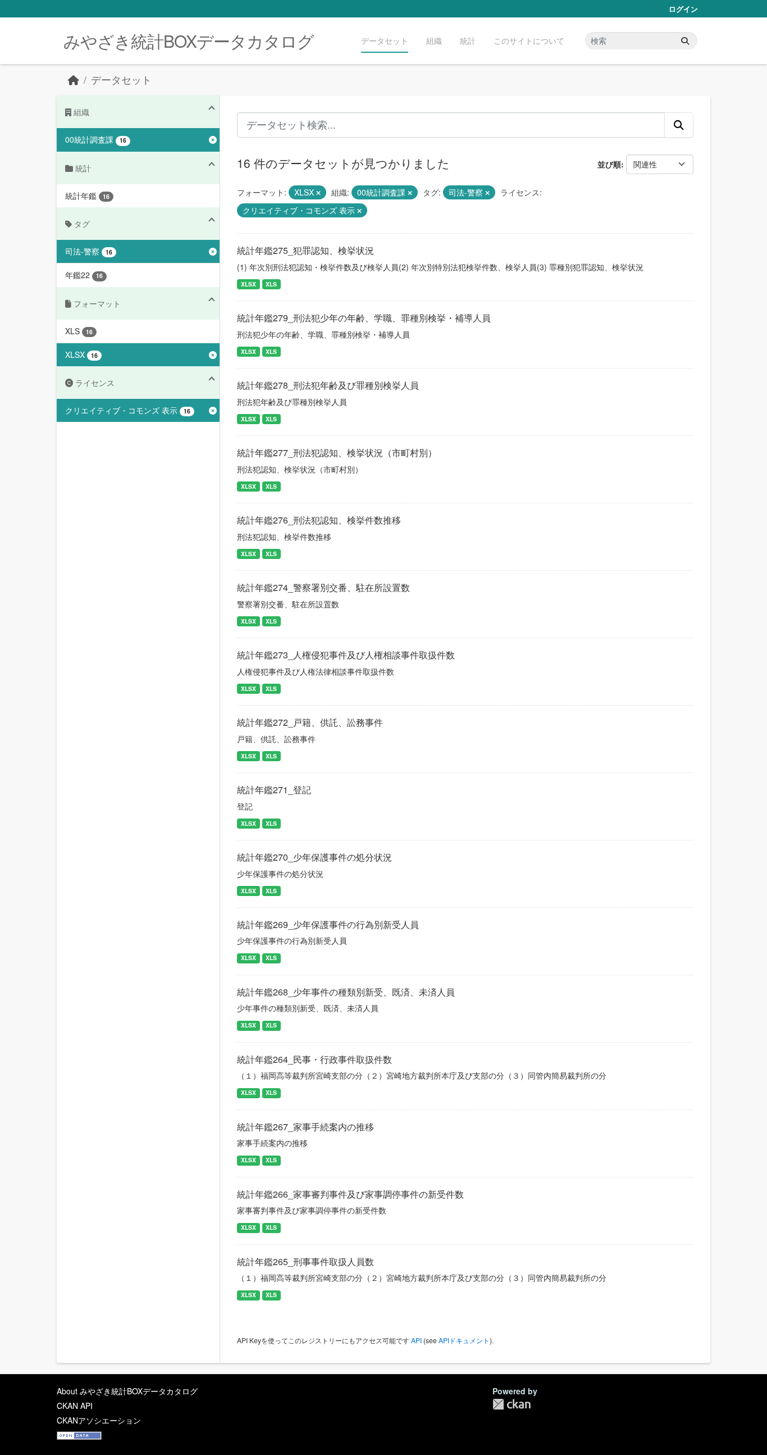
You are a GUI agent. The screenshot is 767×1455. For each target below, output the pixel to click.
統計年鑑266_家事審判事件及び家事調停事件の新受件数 (350, 1194)
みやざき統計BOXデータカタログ (188, 41)
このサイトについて (529, 40)
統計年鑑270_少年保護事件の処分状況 (314, 857)
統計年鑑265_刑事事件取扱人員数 (305, 1261)
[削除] (318, 192)
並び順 (609, 164)
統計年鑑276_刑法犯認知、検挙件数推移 (319, 519)
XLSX (248, 284)
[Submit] (685, 40)
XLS (271, 284)
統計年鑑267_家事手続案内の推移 (305, 1126)
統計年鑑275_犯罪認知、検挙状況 (305, 250)
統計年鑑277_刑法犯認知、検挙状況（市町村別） (337, 452)
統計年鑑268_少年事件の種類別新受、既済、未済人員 (346, 991)
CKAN (511, 1404)
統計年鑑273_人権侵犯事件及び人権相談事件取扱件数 (346, 654)
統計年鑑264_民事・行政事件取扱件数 (314, 1059)
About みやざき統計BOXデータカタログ (127, 1391)
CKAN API (75, 1405)
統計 (468, 40)
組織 (434, 40)
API (416, 1340)
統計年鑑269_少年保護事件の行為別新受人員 (328, 924)
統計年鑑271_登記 (274, 789)
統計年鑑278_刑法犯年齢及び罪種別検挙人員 (328, 385)
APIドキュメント (464, 1340)
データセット (384, 40)
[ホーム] (73, 79)
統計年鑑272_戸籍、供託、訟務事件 (310, 722)
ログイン (683, 8)
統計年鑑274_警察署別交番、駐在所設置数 (323, 587)
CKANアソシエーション (99, 1420)
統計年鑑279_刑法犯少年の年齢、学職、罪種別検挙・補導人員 (364, 317)
